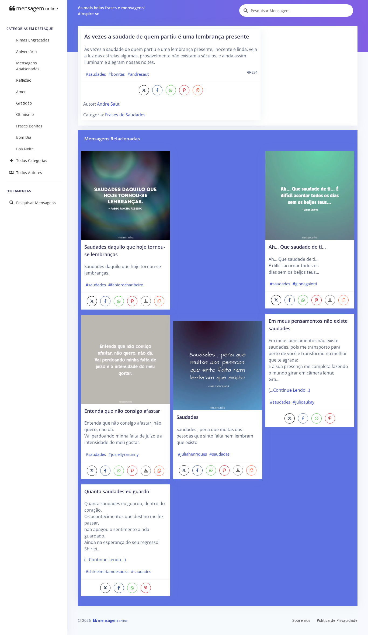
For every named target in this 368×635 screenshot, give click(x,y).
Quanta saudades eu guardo (116, 491)
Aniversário (26, 51)
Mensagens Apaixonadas (27, 65)
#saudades (96, 74)
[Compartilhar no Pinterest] (184, 90)
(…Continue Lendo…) (105, 560)
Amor (21, 91)
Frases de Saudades (125, 115)
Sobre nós (301, 620)
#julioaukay (303, 402)
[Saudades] (217, 365)
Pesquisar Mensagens (36, 202)
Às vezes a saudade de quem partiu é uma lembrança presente (166, 36)
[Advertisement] (309, 63)
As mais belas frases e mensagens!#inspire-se (111, 10)
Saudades (187, 417)
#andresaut (138, 74)
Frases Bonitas (29, 126)
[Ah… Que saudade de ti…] (309, 195)
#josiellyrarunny (123, 454)
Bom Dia (23, 137)
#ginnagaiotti (305, 283)
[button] (198, 90)
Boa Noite (25, 148)
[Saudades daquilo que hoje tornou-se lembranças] (125, 195)
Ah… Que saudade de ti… (297, 246)
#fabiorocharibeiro (125, 284)
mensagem (36, 8)
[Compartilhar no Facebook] (157, 90)
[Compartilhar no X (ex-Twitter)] (144, 90)
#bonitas (116, 74)
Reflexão (23, 80)
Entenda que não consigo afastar (122, 410)
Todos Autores (29, 172)
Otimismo (25, 114)
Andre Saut (108, 104)
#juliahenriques (192, 454)
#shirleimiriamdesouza (107, 571)
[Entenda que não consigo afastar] (125, 359)
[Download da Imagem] (146, 301)
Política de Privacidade (337, 620)
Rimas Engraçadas (32, 40)
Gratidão (24, 103)
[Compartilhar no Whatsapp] (171, 90)
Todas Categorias (31, 160)
